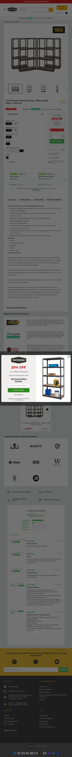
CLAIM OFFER (19, 390)
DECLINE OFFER (18, 394)
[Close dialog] (69, 357)
